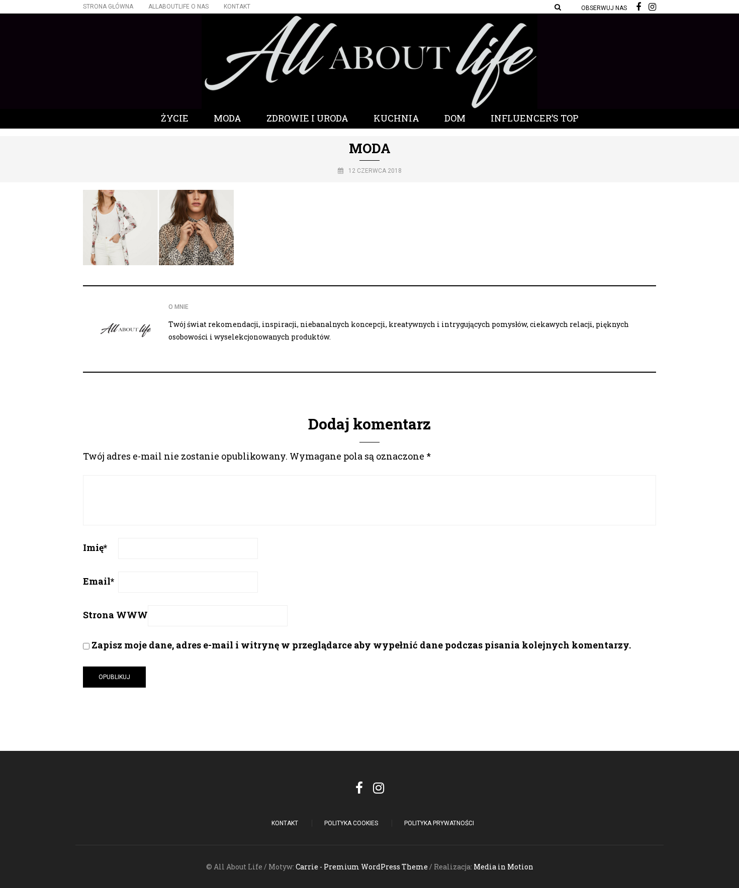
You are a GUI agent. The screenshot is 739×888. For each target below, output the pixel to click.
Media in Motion (503, 866)
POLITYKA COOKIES (351, 823)
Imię (95, 547)
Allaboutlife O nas (178, 6)
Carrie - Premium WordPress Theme (362, 866)
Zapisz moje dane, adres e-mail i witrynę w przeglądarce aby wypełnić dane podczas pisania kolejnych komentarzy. (361, 645)
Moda (227, 118)
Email (98, 581)
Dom (455, 118)
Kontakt (237, 6)
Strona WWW (115, 615)
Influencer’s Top (535, 118)
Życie (175, 118)
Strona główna (108, 6)
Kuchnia (396, 118)
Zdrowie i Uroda (307, 118)
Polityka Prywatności (439, 823)
